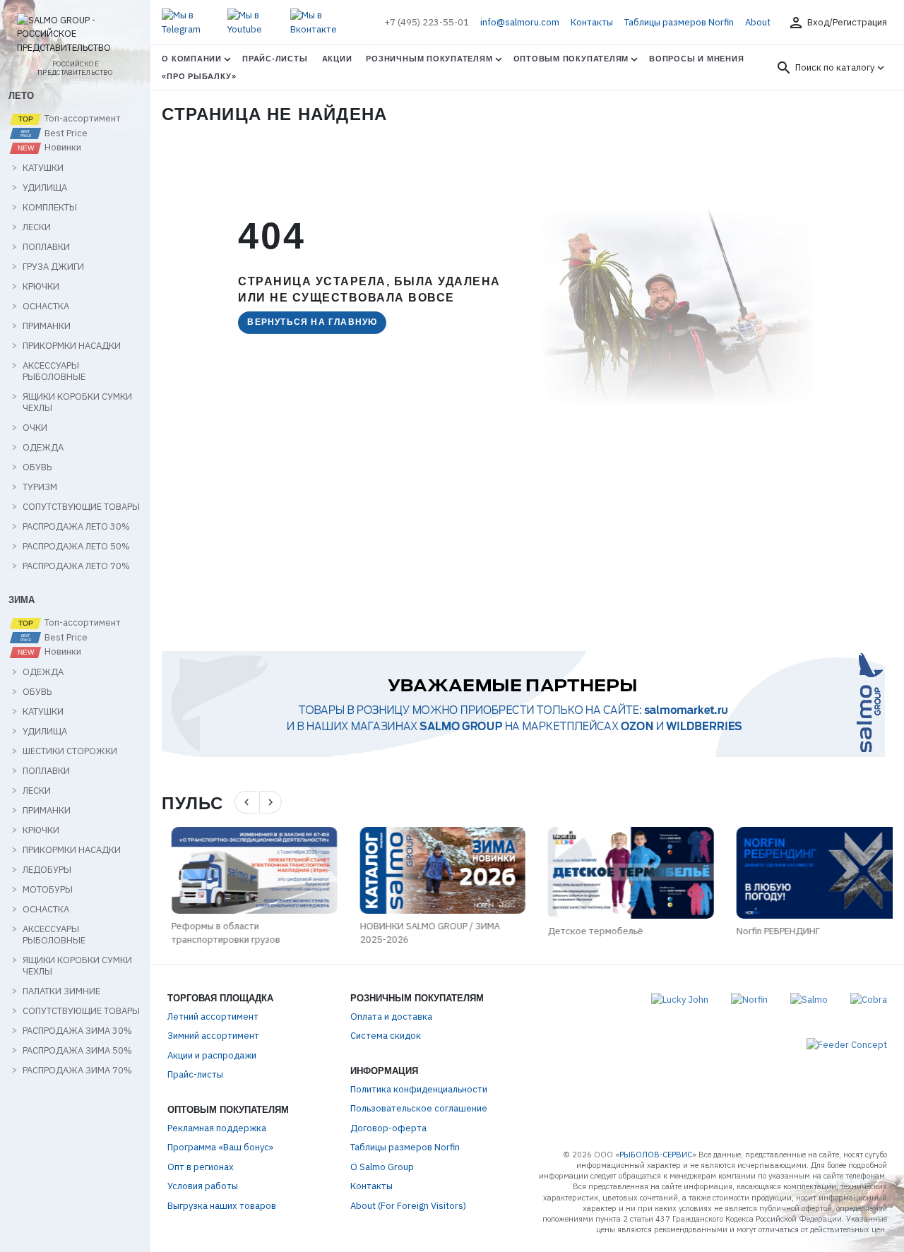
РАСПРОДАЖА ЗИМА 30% (77, 1031)
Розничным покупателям (429, 58)
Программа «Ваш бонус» (220, 1147)
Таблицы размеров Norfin (679, 22)
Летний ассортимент (212, 1016)
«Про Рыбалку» (199, 76)
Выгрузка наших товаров (221, 1206)
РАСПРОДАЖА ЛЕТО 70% (76, 566)
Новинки (61, 147)
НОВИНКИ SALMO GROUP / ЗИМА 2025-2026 (420, 933)
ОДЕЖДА (43, 447)
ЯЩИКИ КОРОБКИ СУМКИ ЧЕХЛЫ (77, 402)
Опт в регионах (200, 1167)
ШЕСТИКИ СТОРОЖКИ (70, 751)
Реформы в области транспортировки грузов (216, 933)
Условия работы (202, 1186)
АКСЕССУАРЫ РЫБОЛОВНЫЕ (54, 371)
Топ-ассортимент (81, 118)
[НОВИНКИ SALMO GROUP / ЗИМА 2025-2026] (433, 870)
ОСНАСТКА (46, 306)
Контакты (592, 22)
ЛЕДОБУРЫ (47, 870)
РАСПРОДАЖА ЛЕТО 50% (76, 546)
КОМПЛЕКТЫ (50, 207)
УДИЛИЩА (45, 187)
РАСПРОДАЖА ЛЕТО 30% (76, 526)
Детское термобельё (586, 931)
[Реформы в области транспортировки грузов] (245, 870)
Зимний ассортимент (213, 1036)
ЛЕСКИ (37, 227)
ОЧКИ (35, 428)
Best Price (65, 133)
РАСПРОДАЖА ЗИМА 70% (77, 1070)
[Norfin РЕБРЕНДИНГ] (810, 873)
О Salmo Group (382, 1167)
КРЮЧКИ (41, 286)
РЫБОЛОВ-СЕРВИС (655, 1154)
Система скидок (385, 1036)
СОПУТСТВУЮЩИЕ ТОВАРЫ (81, 507)
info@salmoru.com (519, 22)
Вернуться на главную (312, 322)
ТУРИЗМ (40, 487)
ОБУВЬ (37, 467)
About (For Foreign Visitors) (408, 1206)
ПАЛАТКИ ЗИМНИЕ (61, 991)
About (758, 22)
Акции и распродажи (211, 1055)
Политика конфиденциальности (418, 1089)
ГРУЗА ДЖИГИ (53, 267)
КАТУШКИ (43, 168)
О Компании (192, 58)
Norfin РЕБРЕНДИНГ (768, 931)
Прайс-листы (274, 58)
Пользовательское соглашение (418, 1108)
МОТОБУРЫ (48, 889)
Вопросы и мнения (696, 58)
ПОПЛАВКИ (46, 247)
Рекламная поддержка (216, 1128)
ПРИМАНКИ (47, 326)
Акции (337, 58)
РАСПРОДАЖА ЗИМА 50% (77, 1050)
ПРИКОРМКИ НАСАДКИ (72, 346)
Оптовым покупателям (571, 58)
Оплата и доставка (391, 1016)
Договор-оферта (388, 1128)
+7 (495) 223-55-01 (426, 22)
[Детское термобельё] (622, 873)
